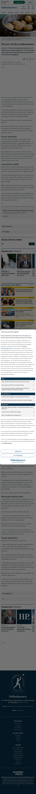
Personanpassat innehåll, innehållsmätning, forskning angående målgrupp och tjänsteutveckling (15, 389)
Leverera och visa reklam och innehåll (11, 412)
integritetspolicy (7, 443)
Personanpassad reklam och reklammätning (13, 385)
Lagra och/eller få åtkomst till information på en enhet (15, 381)
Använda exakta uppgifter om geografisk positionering (15, 396)
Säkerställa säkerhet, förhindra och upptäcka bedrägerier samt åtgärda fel (17, 408)
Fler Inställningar (18, 455)
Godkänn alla (18, 451)
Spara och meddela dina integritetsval (11, 415)
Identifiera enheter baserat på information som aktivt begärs (17, 400)
